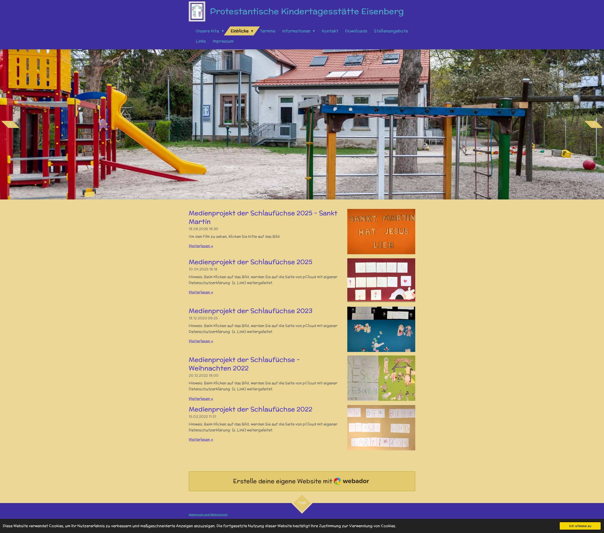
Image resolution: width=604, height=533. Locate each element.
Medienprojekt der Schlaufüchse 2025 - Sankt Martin (263, 217)
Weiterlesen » (201, 245)
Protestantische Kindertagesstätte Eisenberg (307, 11)
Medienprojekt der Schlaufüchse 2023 (250, 310)
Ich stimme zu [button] (580, 526)
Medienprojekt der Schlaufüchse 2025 (250, 261)
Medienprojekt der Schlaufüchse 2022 (250, 409)
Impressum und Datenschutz (208, 514)
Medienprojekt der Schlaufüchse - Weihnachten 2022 (244, 364)
